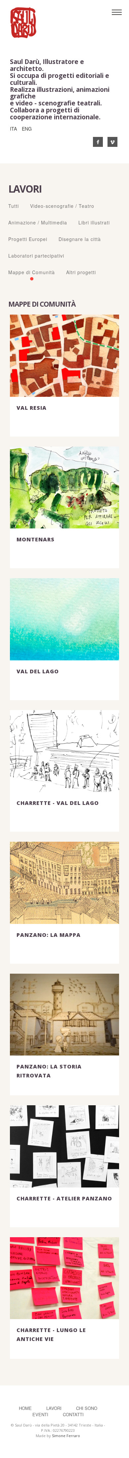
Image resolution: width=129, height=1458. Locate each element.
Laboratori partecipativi (36, 255)
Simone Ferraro (66, 1435)
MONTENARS (36, 539)
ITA (13, 128)
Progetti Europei (27, 239)
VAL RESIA (32, 407)
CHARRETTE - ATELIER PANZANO (64, 1198)
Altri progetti (81, 272)
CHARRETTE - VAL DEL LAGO (58, 803)
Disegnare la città (80, 239)
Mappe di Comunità (31, 272)
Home (25, 1408)
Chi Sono (86, 1408)
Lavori (54, 1408)
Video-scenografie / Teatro (62, 206)
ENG (27, 128)
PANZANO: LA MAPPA (49, 935)
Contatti (73, 1414)
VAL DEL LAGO (38, 671)
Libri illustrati (94, 222)
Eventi (40, 1414)
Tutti (13, 206)
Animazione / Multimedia (37, 222)
